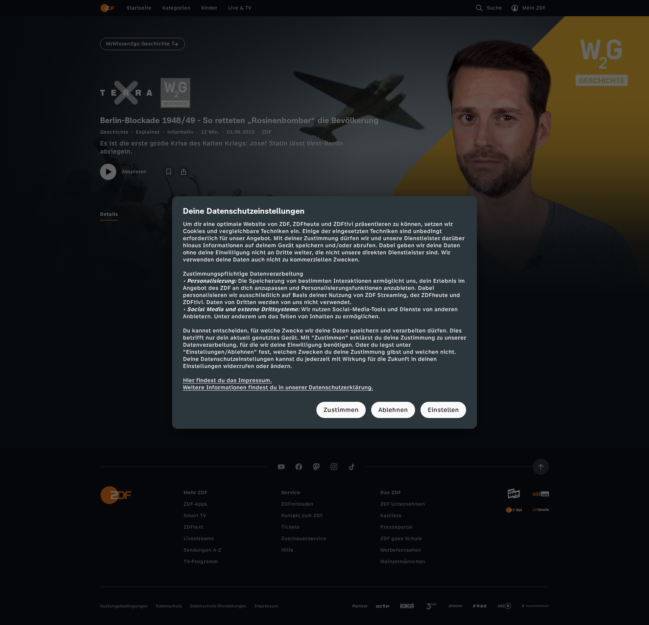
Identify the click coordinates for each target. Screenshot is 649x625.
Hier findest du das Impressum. (227, 380)
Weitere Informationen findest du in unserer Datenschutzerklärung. (278, 387)
